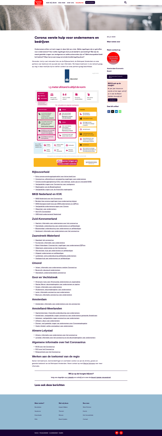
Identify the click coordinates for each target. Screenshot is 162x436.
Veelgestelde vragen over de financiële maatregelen (53, 189)
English (61, 433)
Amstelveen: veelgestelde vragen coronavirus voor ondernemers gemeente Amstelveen (66, 315)
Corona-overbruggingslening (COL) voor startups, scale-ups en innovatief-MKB (63, 182)
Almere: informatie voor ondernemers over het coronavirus (56, 335)
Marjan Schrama (89, 363)
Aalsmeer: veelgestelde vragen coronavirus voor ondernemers (57, 318)
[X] (112, 111)
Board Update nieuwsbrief (101, 377)
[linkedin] (121, 433)
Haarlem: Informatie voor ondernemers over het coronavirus (56, 223)
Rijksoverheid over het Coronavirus (47, 352)
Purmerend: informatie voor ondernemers (50, 243)
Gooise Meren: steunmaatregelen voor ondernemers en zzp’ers (57, 284)
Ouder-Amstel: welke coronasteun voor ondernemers (54, 326)
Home (36, 433)
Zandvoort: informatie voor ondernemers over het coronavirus (57, 231)
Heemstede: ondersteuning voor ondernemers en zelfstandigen (57, 226)
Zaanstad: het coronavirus (44, 240)
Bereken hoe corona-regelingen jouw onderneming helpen (56, 201)
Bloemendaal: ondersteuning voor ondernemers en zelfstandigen (58, 228)
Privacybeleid (44, 433)
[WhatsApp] (120, 111)
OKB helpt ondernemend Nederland (48, 214)
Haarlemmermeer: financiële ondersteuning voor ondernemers (57, 313)
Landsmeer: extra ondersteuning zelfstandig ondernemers (55, 256)
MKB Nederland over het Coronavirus (48, 198)
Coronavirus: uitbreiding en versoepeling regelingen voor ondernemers (60, 179)
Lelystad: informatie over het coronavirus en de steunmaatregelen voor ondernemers (65, 338)
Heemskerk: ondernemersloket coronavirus (50, 273)
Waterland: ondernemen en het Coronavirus (50, 248)
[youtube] (117, 433)
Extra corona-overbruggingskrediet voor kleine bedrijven (55, 176)
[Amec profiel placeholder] (113, 53)
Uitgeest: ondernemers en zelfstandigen (49, 253)
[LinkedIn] (116, 111)
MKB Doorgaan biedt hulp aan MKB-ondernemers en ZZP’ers (57, 204)
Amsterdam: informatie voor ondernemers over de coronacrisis (57, 304)
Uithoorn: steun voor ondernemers (47, 321)
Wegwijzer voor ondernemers (45, 209)
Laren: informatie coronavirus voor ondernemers (52, 292)
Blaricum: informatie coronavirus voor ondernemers (53, 295)
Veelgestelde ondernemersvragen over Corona (51, 206)
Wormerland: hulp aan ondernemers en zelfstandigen (54, 251)
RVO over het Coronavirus (44, 349)
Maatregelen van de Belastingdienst (48, 187)
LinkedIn (70, 377)
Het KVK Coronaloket (43, 212)
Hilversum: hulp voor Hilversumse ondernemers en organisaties (57, 282)
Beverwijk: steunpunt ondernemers (47, 270)
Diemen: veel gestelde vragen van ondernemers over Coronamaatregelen (61, 323)
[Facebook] (109, 111)
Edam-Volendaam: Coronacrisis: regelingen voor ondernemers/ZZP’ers (60, 245)
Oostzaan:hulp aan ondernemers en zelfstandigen (52, 258)
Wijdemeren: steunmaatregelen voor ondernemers (53, 289)
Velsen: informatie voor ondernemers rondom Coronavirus (56, 267)
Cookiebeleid (53, 433)
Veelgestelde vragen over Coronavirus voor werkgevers (55, 184)
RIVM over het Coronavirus (45, 347)
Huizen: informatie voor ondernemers (48, 287)
